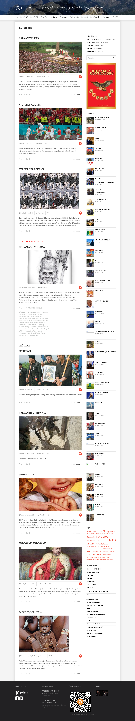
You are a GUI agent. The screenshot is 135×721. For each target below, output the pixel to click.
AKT (105, 531)
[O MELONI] (90, 141)
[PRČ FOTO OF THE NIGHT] (90, 120)
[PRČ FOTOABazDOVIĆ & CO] (90, 192)
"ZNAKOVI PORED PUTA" (93, 531)
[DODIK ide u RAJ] (90, 426)
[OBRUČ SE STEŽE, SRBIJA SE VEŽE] (90, 355)
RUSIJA (112, 552)
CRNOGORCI (91, 541)
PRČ (104, 549)
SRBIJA (98, 554)
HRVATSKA (106, 541)
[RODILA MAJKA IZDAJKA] (90, 283)
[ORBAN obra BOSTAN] (90, 395)
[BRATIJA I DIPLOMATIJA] (90, 212)
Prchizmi (84, 17)
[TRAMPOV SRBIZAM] (90, 365)
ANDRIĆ (105, 533)
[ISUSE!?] (90, 344)
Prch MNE (24, 17)
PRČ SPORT (99, 552)
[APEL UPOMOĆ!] (90, 517)
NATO (99, 546)
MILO (106, 544)
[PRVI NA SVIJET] (90, 456)
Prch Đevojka (95, 17)
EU (99, 541)
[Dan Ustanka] (90, 161)
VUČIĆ (103, 557)
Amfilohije (99, 533)
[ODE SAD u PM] (90, 171)
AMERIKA (93, 533)
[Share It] (19, 94)
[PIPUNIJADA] (90, 375)
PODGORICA (96, 549)
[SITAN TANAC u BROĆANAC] (90, 243)
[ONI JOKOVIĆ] (90, 487)
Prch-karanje (74, 17)
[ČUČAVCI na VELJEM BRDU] (90, 385)
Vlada (95, 557)
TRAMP (105, 555)
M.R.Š (112, 540)
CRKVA (91, 537)
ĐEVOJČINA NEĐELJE (100, 560)
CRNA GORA (100, 536)
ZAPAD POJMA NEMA (30, 612)
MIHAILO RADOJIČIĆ (96, 544)
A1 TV (101, 531)
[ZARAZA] (90, 477)
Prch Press (53, 17)
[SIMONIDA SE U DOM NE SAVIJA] (90, 334)
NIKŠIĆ (102, 546)
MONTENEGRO (92, 546)
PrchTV (115, 17)
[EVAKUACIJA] (90, 405)
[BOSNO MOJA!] (90, 497)
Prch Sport (106, 17)
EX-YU (101, 541)
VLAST (99, 557)
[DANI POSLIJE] (90, 253)
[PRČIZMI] (90, 416)
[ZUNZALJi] (90, 151)
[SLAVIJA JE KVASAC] (90, 273)
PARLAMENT (89, 549)
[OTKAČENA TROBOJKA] (90, 446)
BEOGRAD (111, 533)
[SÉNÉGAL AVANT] (90, 232)
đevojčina (110, 559)
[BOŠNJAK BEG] (90, 314)
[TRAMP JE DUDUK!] (90, 467)
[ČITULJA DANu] (90, 293)
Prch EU (44, 17)
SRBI (94, 555)
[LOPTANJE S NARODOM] (90, 304)
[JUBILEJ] (90, 436)
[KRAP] (90, 222)
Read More (76, 94)
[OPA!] (90, 263)
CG (88, 537)
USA (108, 555)
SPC (88, 555)
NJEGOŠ (107, 546)
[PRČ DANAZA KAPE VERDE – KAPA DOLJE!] (90, 181)
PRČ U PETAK (106, 552)
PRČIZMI (91, 551)
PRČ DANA (109, 549)
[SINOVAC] (90, 324)
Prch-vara (63, 17)
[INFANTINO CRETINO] (90, 202)
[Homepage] (24, 7)
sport (91, 555)
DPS (96, 541)
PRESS (100, 549)
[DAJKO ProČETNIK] (90, 130)
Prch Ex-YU (34, 17)
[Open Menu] (119, 7)
